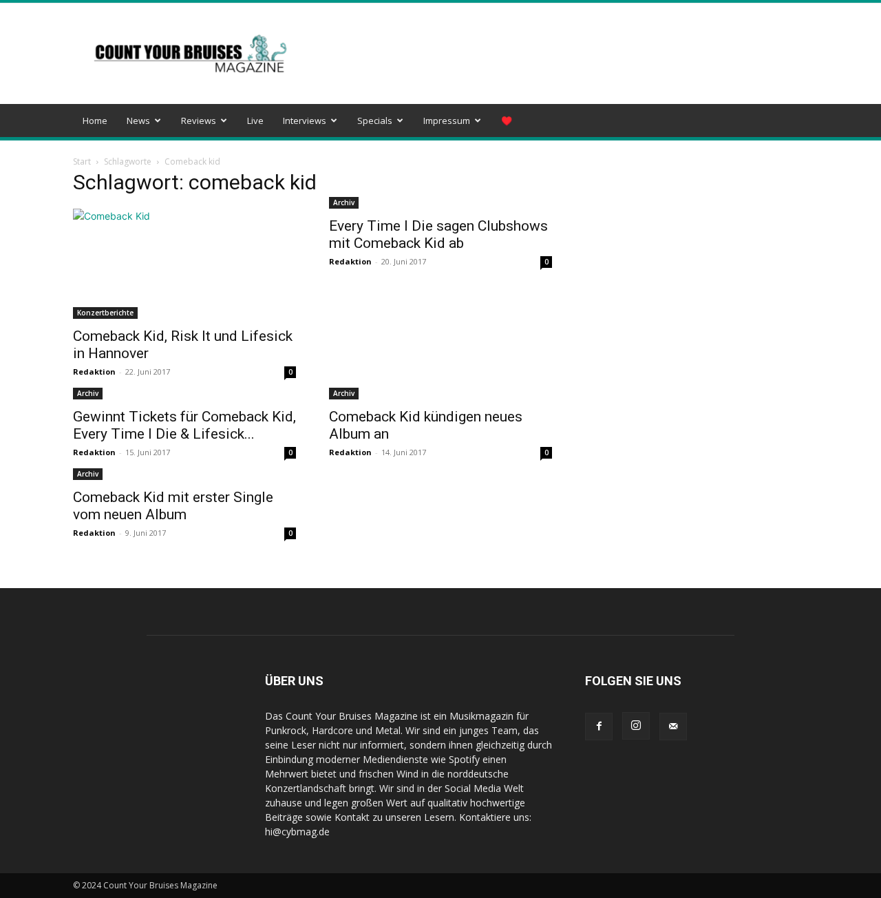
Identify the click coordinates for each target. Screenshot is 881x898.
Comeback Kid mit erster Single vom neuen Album (173, 506)
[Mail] (673, 726)
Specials (374, 120)
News (138, 120)
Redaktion (94, 371)
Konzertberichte (105, 312)
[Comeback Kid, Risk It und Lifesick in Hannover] (184, 264)
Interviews (304, 120)
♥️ (506, 120)
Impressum (446, 120)
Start (82, 161)
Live (255, 120)
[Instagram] (636, 726)
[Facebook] (599, 726)
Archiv (343, 202)
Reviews (198, 120)
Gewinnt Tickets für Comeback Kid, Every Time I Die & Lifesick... (184, 425)
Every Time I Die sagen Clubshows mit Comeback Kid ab (438, 234)
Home (95, 120)
